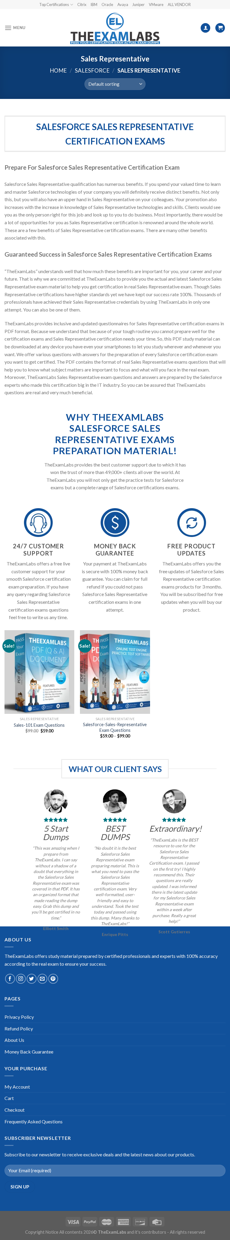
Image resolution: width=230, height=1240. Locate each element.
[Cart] (220, 28)
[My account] (205, 28)
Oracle (107, 4)
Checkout (14, 1110)
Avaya (122, 4)
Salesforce (92, 70)
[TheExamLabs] (115, 28)
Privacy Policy (19, 1017)
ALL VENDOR (179, 4)
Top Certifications (54, 4)
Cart (9, 1098)
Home (58, 70)
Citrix (81, 4)
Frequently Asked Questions (33, 1121)
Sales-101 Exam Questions (39, 725)
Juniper (138, 4)
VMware (156, 4)
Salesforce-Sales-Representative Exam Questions (115, 727)
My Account (17, 1086)
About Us (14, 1040)
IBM (93, 4)
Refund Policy (18, 1028)
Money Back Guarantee (28, 1051)
